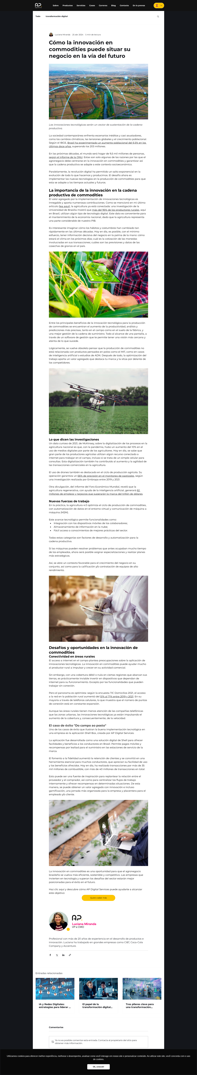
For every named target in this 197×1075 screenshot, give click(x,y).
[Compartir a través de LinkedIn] (63, 955)
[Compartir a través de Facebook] (50, 955)
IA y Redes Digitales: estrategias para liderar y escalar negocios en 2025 (54, 1006)
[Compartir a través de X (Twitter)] (56, 955)
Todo (38, 16)
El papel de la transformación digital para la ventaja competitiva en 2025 (96, 1006)
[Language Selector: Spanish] (159, 5)
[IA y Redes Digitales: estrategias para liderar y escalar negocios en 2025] (55, 989)
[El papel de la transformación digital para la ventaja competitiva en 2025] (98, 989)
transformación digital (57, 16)
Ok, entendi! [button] (98, 1067)
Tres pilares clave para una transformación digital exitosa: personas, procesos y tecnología (141, 1006)
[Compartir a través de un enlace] (70, 955)
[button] (158, 16)
